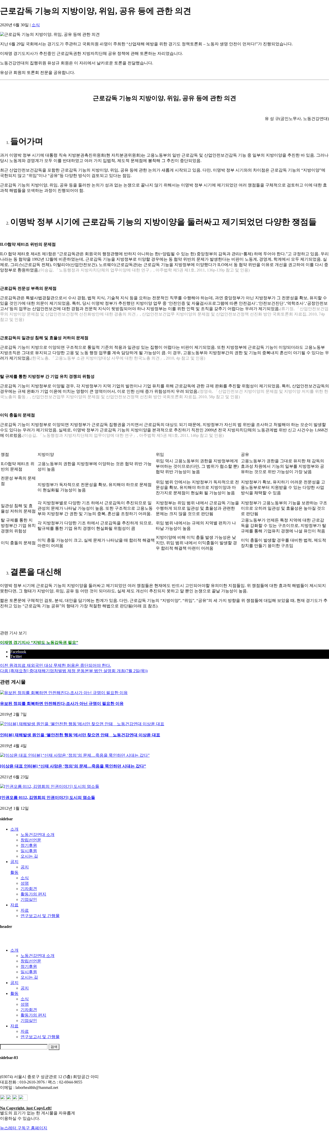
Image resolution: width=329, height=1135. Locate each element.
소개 (14, 829)
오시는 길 (29, 856)
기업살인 (29, 899)
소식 (36, 25)
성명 (25, 883)
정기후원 (29, 845)
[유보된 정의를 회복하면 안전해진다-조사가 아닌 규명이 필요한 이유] (64, 692)
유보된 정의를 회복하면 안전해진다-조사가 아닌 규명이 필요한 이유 (62, 703)
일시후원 (29, 851)
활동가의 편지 (33, 894)
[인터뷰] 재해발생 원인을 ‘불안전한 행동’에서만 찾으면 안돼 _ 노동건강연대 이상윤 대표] (82, 724)
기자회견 (29, 888)
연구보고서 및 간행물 (40, 916)
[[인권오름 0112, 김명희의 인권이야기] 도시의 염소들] (49, 786)
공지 (14, 861)
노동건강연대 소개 (37, 834)
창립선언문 (31, 840)
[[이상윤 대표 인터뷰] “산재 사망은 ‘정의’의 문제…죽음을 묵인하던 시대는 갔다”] (75, 755)
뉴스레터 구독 (13, 1128)
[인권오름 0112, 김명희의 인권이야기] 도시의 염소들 (47, 797)
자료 (14, 905)
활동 (14, 872)
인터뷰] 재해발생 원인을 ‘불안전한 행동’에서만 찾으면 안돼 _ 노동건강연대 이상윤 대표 (80, 735)
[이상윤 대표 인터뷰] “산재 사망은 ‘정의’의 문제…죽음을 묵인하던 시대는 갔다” (73, 766)
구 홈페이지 (36, 1128)
